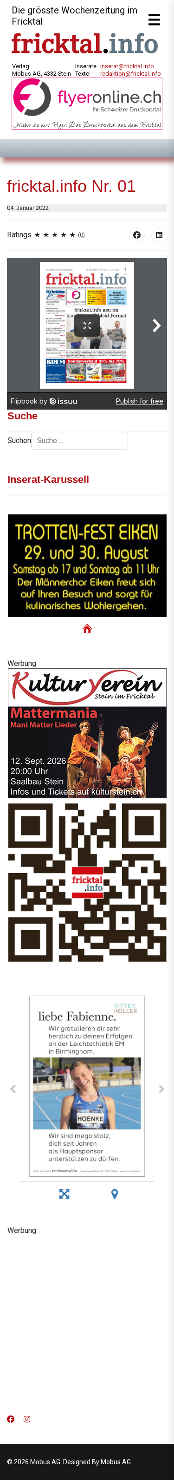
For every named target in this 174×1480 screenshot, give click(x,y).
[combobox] (79, 441)
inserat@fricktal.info (127, 66)
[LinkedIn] (159, 235)
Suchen (19, 440)
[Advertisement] (87, 1322)
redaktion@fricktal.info (130, 73)
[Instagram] (27, 1419)
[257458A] (87, 733)
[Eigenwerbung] (87, 102)
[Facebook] (137, 235)
